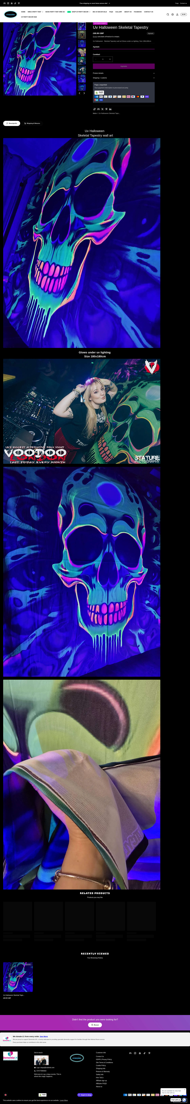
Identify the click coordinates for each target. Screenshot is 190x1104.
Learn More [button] (64, 1100)
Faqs (177, 3)
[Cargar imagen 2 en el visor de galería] (82, 44)
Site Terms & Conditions (104, 1062)
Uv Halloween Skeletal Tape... (109, 113)
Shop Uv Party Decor (80, 12)
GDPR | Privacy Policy (104, 1059)
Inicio (95, 113)
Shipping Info (100, 1068)
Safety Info (99, 1074)
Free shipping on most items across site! (93, 3)
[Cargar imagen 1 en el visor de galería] (82, 26)
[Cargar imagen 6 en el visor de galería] (82, 79)
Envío (95, 36)
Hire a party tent (34, 12)
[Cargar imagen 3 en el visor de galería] (82, 52)
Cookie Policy (101, 1065)
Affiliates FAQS (101, 1083)
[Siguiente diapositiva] (84, 93)
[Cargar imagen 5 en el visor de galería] (82, 70)
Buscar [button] (96, 1025)
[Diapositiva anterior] (79, 93)
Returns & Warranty (103, 1071)
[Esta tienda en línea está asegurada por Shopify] (124, 93)
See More (44, 1036)
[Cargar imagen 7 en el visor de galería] (82, 87)
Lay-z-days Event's (100, 23)
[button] (167, 14)
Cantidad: (96, 54)
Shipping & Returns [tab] (33, 123)
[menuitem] (110, 1056)
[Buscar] (168, 14)
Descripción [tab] (13, 123)
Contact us (183, 3)
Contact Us (100, 1056)
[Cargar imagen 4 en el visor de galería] (82, 61)
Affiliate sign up (101, 1080)
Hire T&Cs (99, 1077)
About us (99, 1086)
